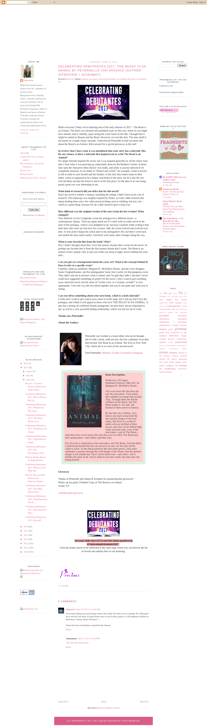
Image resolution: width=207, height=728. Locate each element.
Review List (25, 170)
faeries (176, 325)
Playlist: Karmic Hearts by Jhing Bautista (35, 459)
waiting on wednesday (173, 367)
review (163, 352)
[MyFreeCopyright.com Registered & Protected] (34, 573)
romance (173, 352)
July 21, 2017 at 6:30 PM (89, 638)
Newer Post (63, 701)
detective (162, 312)
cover (184, 305)
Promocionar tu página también (171, 92)
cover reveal (164, 309)
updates (178, 362)
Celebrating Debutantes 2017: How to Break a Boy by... (36, 397)
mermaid (162, 339)
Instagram (138, 352)
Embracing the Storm (171, 182)
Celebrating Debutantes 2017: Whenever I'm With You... (35, 467)
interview (174, 335)
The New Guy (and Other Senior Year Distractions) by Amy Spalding (174, 209)
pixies (161, 345)
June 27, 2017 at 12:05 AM (88, 609)
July (28, 375)
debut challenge (181, 309)
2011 (26, 547)
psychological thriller (178, 348)
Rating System (26, 173)
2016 (26, 526)
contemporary (174, 305)
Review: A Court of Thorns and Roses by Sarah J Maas (35, 386)
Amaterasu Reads (171, 188)
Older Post (144, 701)
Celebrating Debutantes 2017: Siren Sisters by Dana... (36, 509)
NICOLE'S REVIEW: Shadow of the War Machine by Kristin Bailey (174, 226)
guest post (164, 332)
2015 (26, 530)
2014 (26, 534)
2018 (26, 363)
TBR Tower (172, 293)
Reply (68, 629)
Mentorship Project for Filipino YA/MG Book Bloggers (33, 283)
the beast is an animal (136, 78)
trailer (171, 362)
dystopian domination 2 (173, 320)
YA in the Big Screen (175, 296)
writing (168, 371)
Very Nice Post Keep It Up (77, 642)
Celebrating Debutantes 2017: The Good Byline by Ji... (35, 418)
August (29, 371)
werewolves (182, 368)
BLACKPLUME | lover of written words (174, 178)
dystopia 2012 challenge (177, 312)
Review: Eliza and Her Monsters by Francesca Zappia (35, 478)
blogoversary (163, 303)
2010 (26, 551)
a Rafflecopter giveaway (70, 493)
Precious (28, 80)
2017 (26, 367)
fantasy (163, 329)
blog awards (181, 299)
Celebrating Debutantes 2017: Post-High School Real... (35, 488)
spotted (183, 355)
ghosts (170, 329)
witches (162, 372)
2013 (26, 539)
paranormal (181, 342)
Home (103, 701)
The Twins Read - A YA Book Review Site (173, 219)
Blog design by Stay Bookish (120, 721)
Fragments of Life (166, 86)
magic (184, 335)
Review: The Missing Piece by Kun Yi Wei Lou (173, 192)
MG (165, 293)
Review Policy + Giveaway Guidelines (32, 165)
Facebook (126, 352)
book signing (175, 302)
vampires (170, 365)
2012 (161, 293)
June (28, 379)
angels (169, 299)
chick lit (162, 306)
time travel (163, 362)
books (185, 303)
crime (173, 309)
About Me (24, 152)
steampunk (183, 359)
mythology (182, 338)
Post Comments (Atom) (109, 707)
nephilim (162, 342)
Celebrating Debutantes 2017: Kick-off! (35, 519)
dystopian (164, 315)
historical (175, 332)
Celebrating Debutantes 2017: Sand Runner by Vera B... (36, 499)
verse (176, 365)
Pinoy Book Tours (28, 277)
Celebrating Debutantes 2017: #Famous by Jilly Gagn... (35, 407)
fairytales (183, 325)
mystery (171, 338)
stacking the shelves (168, 359)
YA (180, 292)
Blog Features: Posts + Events (33, 177)
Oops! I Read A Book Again (172, 202)
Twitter (115, 352)
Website (106, 352)
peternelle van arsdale (116, 78)
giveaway (181, 328)
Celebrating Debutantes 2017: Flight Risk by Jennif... (35, 439)
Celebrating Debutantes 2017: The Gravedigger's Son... (35, 449)
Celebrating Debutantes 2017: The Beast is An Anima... (36, 428)
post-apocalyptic (170, 345)
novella (170, 342)
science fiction (171, 355)
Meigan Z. (70, 609)
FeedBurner (40, 215)
